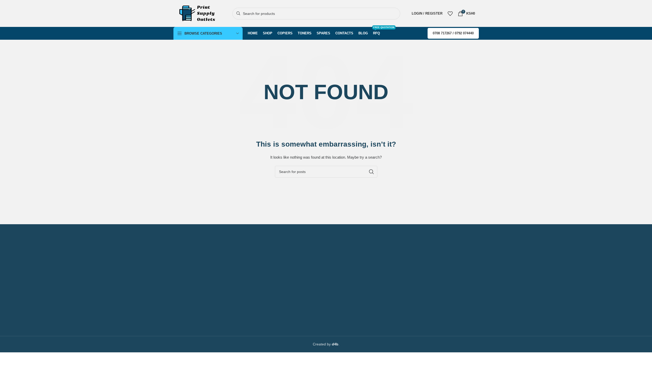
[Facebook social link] (280, 308)
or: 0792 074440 (290, 286)
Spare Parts (183, 304)
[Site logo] (199, 13)
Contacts (286, 268)
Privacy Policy (184, 312)
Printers (179, 286)
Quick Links (185, 268)
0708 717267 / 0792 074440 (453, 33)
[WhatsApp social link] (299, 308)
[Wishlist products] (450, 13)
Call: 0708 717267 (291, 277)
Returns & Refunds (188, 321)
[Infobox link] (221, 239)
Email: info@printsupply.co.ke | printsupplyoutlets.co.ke (321, 295)
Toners (178, 295)
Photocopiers (184, 277)
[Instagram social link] (290, 308)
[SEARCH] (371, 172)
